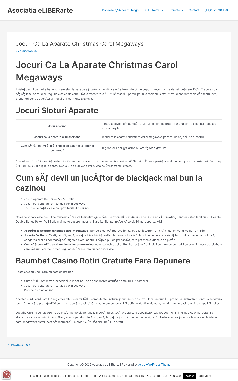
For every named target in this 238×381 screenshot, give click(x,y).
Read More (204, 375)
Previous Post (19, 344)
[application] (161, 10)
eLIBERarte (152, 10)
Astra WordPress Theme (154, 364)
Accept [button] (190, 375)
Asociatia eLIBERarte (40, 10)
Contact (194, 10)
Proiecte (174, 10)
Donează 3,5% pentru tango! (120, 10)
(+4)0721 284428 (216, 10)
